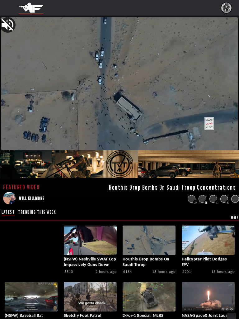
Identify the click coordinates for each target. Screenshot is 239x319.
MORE (234, 217)
